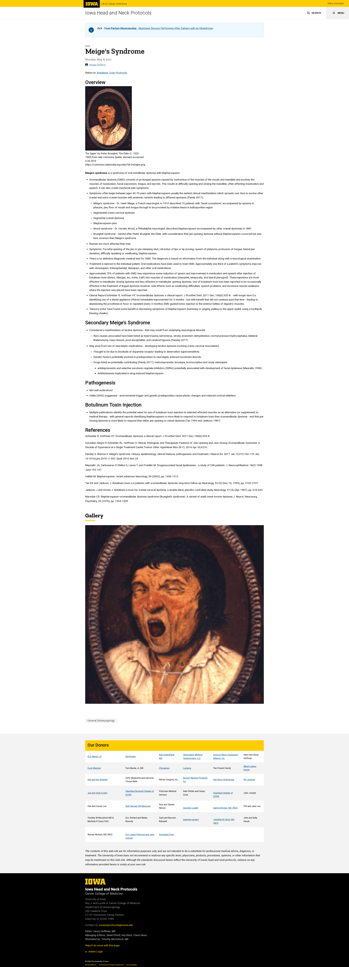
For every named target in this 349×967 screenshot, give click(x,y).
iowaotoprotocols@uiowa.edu (116, 925)
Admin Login (95, 951)
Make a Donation (336, 3)
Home (87, 46)
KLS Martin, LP (95, 756)
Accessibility (132, 965)
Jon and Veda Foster (97, 793)
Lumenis (187, 768)
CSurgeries (164, 768)
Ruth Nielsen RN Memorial (138, 806)
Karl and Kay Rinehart (98, 779)
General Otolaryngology (101, 720)
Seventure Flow (166, 834)
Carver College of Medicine (114, 4)
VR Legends (249, 779)
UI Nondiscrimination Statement (111, 965)
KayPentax (130, 756)
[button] (314, 13)
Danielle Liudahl (190, 808)
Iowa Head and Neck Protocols (118, 12)
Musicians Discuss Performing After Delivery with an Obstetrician (158, 28)
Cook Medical (94, 768)
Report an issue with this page (102, 945)
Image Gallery (97, 64)
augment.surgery (191, 819)
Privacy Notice (90, 965)
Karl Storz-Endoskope (223, 779)
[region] (174, 791)
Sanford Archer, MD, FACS (225, 808)
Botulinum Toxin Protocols (112, 72)
